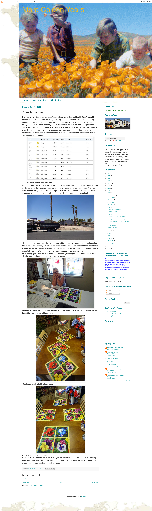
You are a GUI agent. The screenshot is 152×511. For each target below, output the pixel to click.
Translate (118, 141)
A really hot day (112, 227)
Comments (110, 293)
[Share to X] (50, 469)
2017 (108, 246)
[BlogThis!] (48, 469)
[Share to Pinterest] (54, 469)
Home (25, 100)
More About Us (40, 100)
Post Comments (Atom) (36, 485)
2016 (108, 248)
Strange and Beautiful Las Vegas (117, 219)
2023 (108, 181)
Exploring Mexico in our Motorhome (116, 316)
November (111, 197)
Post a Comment (29, 479)
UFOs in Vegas (112, 225)
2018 (108, 193)
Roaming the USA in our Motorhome (117, 314)
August (110, 204)
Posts (109, 290)
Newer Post (26, 482)
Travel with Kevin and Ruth (115, 347)
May (109, 233)
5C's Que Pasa (111, 364)
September (111, 202)
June (109, 231)
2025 (108, 176)
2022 (108, 183)
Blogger (83, 496)
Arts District (111, 214)
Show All (128, 380)
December (111, 195)
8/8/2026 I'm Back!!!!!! (112, 372)
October (110, 200)
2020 (108, 188)
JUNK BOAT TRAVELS (113, 358)
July (109, 207)
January (110, 243)
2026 (108, 173)
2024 (108, 178)
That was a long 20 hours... (114, 349)
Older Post (95, 482)
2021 (108, 185)
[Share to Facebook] (52, 469)
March (110, 238)
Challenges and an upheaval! (114, 366)
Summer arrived (111, 378)
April (109, 235)
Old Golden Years (111, 311)
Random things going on (115, 209)
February (111, 240)
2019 (108, 190)
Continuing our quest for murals (117, 216)
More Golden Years (53, 10)
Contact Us (56, 100)
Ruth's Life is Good (112, 352)
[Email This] (46, 469)
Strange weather (112, 212)
